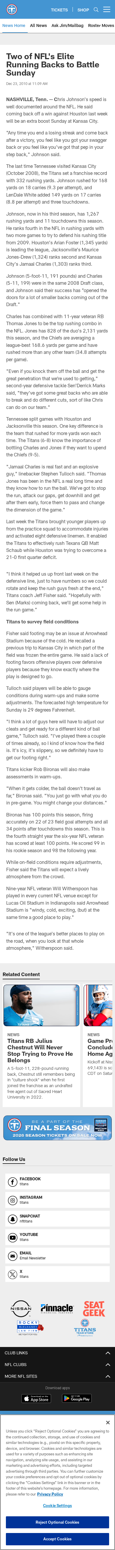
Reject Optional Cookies (58, 1522)
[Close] (107, 1422)
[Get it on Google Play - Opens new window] (76, 1401)
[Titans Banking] (58, 1309)
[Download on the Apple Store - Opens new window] (36, 1399)
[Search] (96, 9)
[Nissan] (21, 1309)
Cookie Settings (57, 1505)
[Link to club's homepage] (12, 7)
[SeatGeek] (94, 1309)
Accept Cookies (57, 1539)
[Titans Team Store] (85, 1328)
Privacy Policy (50, 1494)
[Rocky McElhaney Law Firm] (30, 1328)
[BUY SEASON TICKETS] (57, 1128)
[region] (57, 1482)
